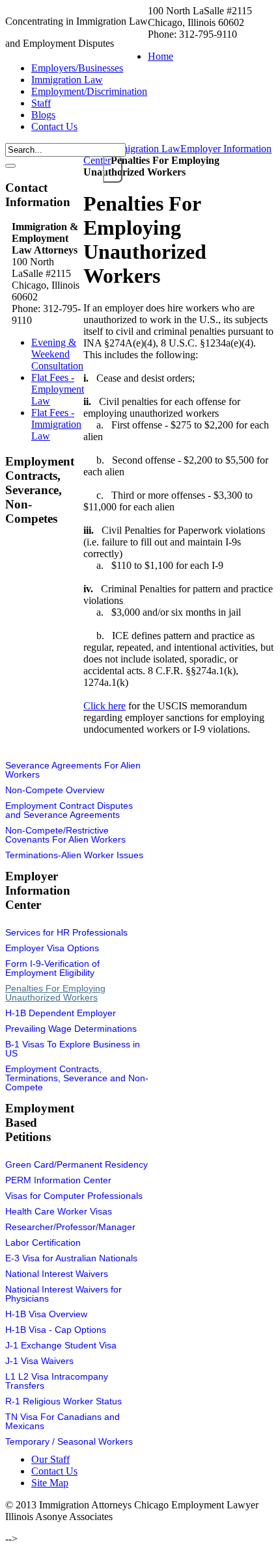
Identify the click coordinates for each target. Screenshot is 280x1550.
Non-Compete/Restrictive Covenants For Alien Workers (65, 835)
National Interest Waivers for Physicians (63, 1294)
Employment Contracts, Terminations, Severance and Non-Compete (76, 1078)
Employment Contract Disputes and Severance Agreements (69, 810)
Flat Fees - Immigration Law (56, 424)
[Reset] (10, 166)
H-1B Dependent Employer (60, 1013)
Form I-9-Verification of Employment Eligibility (52, 968)
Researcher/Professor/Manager (70, 1227)
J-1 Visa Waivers (39, 1361)
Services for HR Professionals (66, 932)
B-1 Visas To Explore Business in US (72, 1048)
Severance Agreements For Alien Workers (73, 770)
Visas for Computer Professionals (74, 1195)
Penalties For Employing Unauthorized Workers (55, 993)
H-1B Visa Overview (46, 1314)
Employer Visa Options (52, 948)
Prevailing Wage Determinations (71, 1028)
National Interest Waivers (56, 1273)
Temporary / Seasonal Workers (69, 1441)
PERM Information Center (58, 1180)
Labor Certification (43, 1242)
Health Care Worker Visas (58, 1211)
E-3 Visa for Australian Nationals (71, 1258)
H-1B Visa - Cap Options (55, 1329)
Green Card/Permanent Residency (76, 1164)
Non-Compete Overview (54, 790)
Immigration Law (144, 148)
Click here (104, 705)
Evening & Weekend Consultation (57, 354)
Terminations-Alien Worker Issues (74, 855)
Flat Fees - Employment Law (57, 389)
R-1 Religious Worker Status (63, 1401)
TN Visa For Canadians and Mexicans (62, 1421)
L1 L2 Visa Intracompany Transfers (56, 1381)
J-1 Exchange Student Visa (61, 1345)
